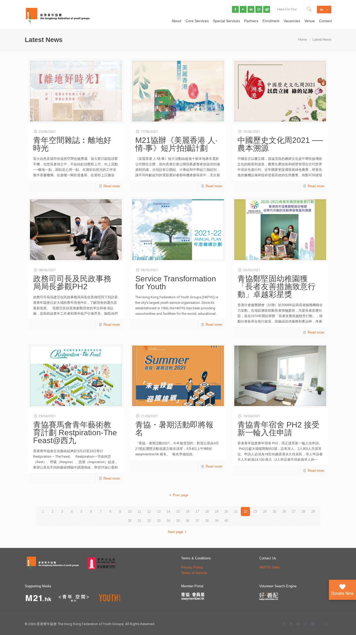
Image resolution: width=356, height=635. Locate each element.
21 (236, 511)
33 (159, 521)
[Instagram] (305, 623)
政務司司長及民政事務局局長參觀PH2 (72, 282)
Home (302, 39)
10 (130, 511)
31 (139, 521)
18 (207, 511)
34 (168, 521)
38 (207, 521)
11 (139, 511)
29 (313, 511)
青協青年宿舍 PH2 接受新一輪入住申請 (278, 428)
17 (197, 511)
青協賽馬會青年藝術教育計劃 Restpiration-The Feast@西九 (75, 432)
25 (274, 511)
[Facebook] (284, 623)
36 (187, 521)
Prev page (180, 495)
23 (255, 511)
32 (149, 521)
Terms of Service (194, 573)
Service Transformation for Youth (175, 282)
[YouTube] (291, 623)
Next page (175, 532)
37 (197, 521)
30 (130, 521)
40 (226, 521)
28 (303, 511)
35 (178, 521)
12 (149, 511)
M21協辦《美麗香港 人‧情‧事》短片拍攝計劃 (176, 144)
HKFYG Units (269, 567)
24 (265, 511)
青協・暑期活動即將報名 (174, 428)
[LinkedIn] (298, 623)
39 (216, 521)
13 (159, 511)
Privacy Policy (192, 567)
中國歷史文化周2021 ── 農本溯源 (280, 144)
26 (284, 511)
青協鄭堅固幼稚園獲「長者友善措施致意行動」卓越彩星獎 (276, 286)
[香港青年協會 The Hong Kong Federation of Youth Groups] (58, 16)
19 (216, 511)
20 (226, 511)
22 (245, 511)
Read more (111, 186)
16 (187, 511)
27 (294, 511)
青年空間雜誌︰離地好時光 (72, 144)
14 (168, 511)
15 (178, 511)
